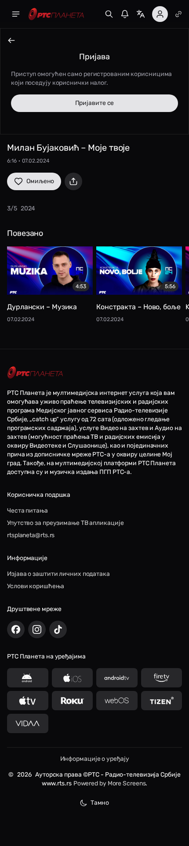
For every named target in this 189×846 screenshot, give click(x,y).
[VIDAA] (27, 723)
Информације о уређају (94, 759)
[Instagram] (37, 629)
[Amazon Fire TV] (161, 677)
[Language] (141, 14)
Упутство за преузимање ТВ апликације (65, 523)
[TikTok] (58, 629)
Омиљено (40, 181)
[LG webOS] (117, 700)
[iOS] (72, 677)
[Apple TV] (27, 700)
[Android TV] (117, 677)
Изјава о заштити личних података (58, 574)
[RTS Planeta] (56, 14)
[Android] (27, 677)
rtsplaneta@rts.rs (31, 535)
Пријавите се (94, 103)
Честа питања (27, 510)
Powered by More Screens (109, 783)
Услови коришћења (35, 586)
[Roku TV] (72, 700)
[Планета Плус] (178, 14)
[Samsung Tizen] (161, 700)
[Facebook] (16, 629)
